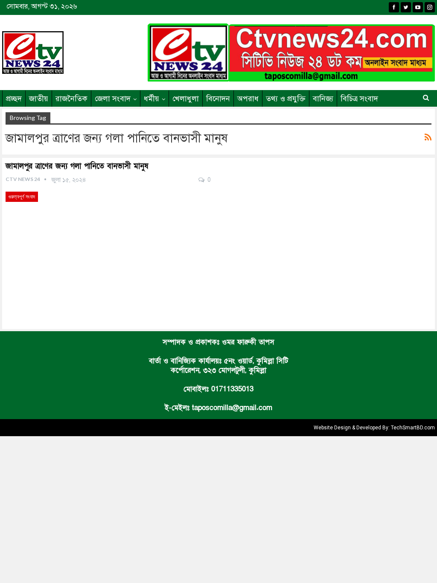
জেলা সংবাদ (113, 98)
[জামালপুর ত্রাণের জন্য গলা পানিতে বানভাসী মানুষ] (108, 251)
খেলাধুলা (185, 98)
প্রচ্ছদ (14, 98)
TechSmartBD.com (413, 428)
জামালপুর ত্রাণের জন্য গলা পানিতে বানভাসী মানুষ (77, 166)
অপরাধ (248, 98)
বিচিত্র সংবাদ (359, 98)
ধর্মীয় (151, 98)
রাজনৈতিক (71, 98)
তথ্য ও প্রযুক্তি (286, 98)
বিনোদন (218, 98)
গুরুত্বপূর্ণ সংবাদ (22, 197)
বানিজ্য (323, 98)
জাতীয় (38, 98)
